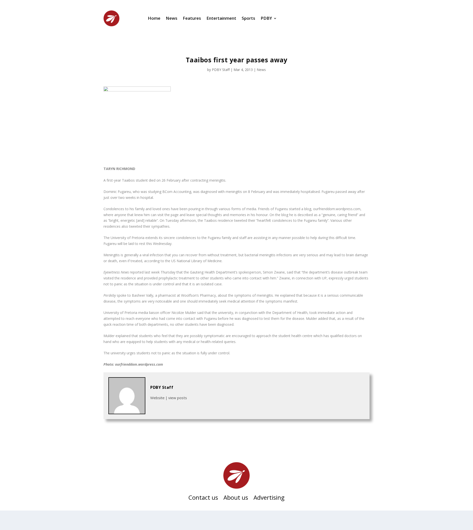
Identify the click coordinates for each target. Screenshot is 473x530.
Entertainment (221, 18)
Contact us (203, 498)
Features (192, 18)
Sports (248, 18)
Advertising (269, 498)
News (171, 18)
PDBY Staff (221, 69)
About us (235, 498)
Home (154, 18)
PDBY (266, 18)
